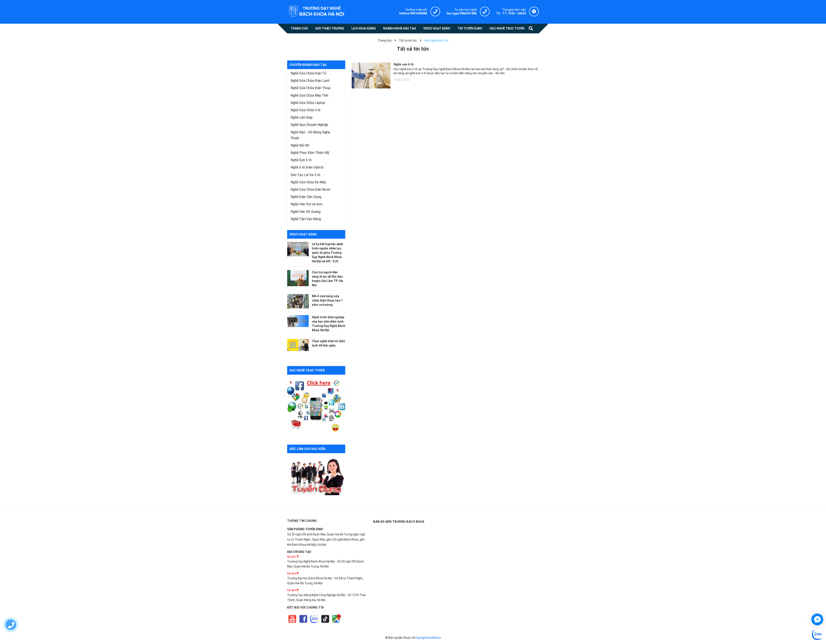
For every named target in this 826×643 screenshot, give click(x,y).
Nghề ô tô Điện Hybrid (307, 167)
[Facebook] (303, 623)
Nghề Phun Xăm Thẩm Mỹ (310, 153)
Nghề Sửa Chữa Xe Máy (308, 182)
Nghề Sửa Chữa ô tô (306, 110)
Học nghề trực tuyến (307, 370)
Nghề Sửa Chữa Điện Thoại (311, 88)
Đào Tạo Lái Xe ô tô (305, 175)
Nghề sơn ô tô (404, 64)
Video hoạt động (303, 234)
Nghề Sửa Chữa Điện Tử (308, 73)
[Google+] (325, 623)
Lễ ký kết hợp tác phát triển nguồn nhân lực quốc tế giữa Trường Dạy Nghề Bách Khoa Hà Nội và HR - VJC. (327, 252)
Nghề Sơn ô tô (301, 160)
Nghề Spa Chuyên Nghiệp (309, 125)
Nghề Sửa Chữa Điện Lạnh (310, 81)
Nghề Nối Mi (300, 145)
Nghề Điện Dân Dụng (306, 197)
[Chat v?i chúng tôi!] (817, 619)
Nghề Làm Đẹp (302, 117)
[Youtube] (292, 623)
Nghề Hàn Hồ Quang (306, 212)
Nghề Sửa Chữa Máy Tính (309, 95)
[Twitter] (314, 623)
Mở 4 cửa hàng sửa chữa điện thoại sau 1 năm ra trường (327, 300)
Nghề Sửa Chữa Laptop (308, 103)
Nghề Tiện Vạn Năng (306, 219)
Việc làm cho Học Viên (307, 449)
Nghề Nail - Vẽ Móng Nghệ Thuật (310, 135)
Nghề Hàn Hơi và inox (306, 204)
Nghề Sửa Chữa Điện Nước (310, 189)
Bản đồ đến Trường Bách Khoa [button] (398, 521)
